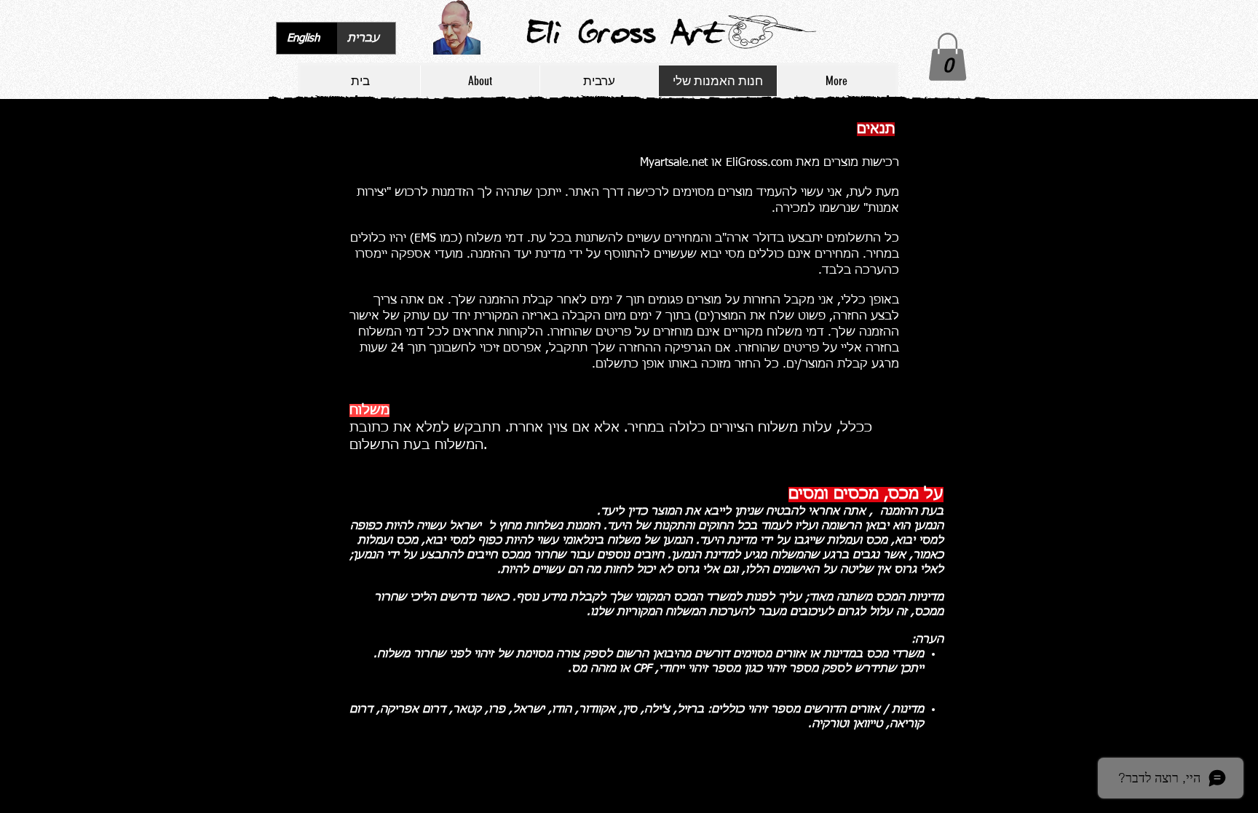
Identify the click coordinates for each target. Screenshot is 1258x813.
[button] (947, 57)
